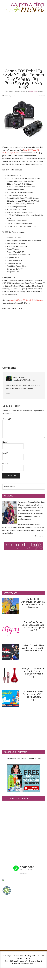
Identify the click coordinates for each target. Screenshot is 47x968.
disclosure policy (33, 91)
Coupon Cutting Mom (23, 7)
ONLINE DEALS (16, 308)
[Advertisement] (23, 40)
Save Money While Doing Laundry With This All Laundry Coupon (33, 695)
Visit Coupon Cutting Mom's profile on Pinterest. (23, 758)
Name (5, 442)
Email (5, 453)
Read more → (40, 536)
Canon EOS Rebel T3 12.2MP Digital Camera (26, 300)
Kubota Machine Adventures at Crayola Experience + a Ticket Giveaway (33, 603)
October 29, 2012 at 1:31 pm (24, 380)
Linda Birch (17, 377)
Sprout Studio (24, 958)
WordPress (25, 963)
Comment (6, 419)
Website (5, 464)
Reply (8, 394)
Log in (32, 963)
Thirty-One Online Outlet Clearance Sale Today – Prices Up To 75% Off (33, 626)
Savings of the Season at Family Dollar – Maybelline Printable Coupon (33, 672)
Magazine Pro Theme (26, 961)
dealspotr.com (23, 873)
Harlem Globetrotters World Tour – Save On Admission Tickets (33, 648)
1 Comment (41, 96)
